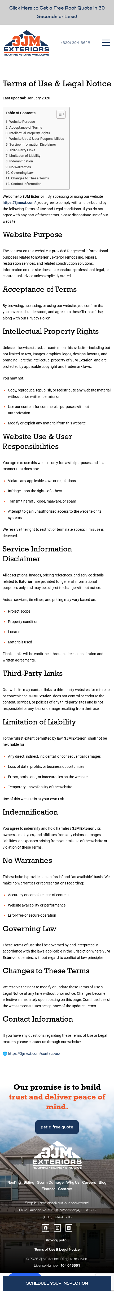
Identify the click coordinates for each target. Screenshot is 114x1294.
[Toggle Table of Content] (58, 114)
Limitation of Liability (24, 156)
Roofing (14, 1182)
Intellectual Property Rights (29, 133)
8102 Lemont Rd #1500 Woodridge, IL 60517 (57, 1210)
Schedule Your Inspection (57, 1283)
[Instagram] (57, 1228)
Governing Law (22, 173)
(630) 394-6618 (75, 42)
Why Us (73, 1182)
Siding (29, 1182)
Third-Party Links (22, 150)
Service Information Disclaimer (32, 144)
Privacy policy (57, 1240)
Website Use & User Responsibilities (36, 139)
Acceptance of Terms (25, 127)
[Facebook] (45, 1228)
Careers (89, 1182)
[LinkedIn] (68, 1228)
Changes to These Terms (30, 178)
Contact (65, 1189)
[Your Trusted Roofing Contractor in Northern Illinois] (26, 43)
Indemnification (21, 161)
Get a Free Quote (57, 1126)
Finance (48, 1189)
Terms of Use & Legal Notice (57, 1249)
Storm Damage (50, 1182)
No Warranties (20, 167)
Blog (103, 1182)
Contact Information (26, 184)
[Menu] (106, 43)
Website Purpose (22, 122)
